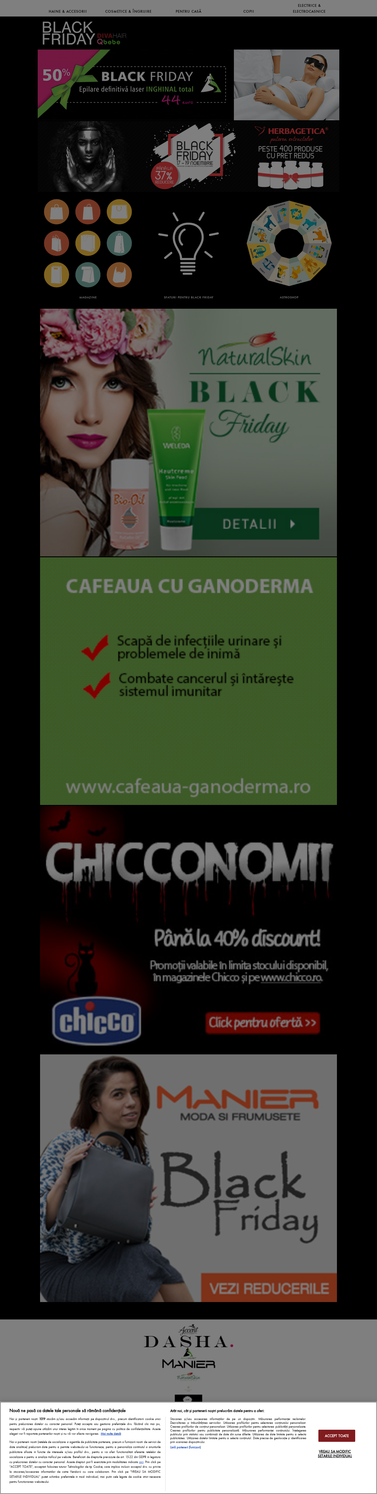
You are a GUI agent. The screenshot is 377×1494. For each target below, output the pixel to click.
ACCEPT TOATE (337, 1436)
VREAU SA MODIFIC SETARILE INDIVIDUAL (335, 1453)
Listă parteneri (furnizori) (185, 1447)
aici (141, 1462)
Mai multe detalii (111, 1434)
